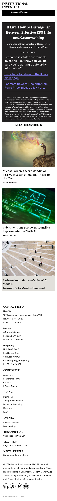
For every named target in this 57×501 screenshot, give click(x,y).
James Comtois (9, 235)
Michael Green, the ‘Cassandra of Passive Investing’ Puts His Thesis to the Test (26, 174)
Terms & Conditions (21, 472)
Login (22, 496)
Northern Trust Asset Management (30, 288)
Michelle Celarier (10, 182)
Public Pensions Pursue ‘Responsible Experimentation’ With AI (26, 229)
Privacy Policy (14, 479)
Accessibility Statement (40, 475)
